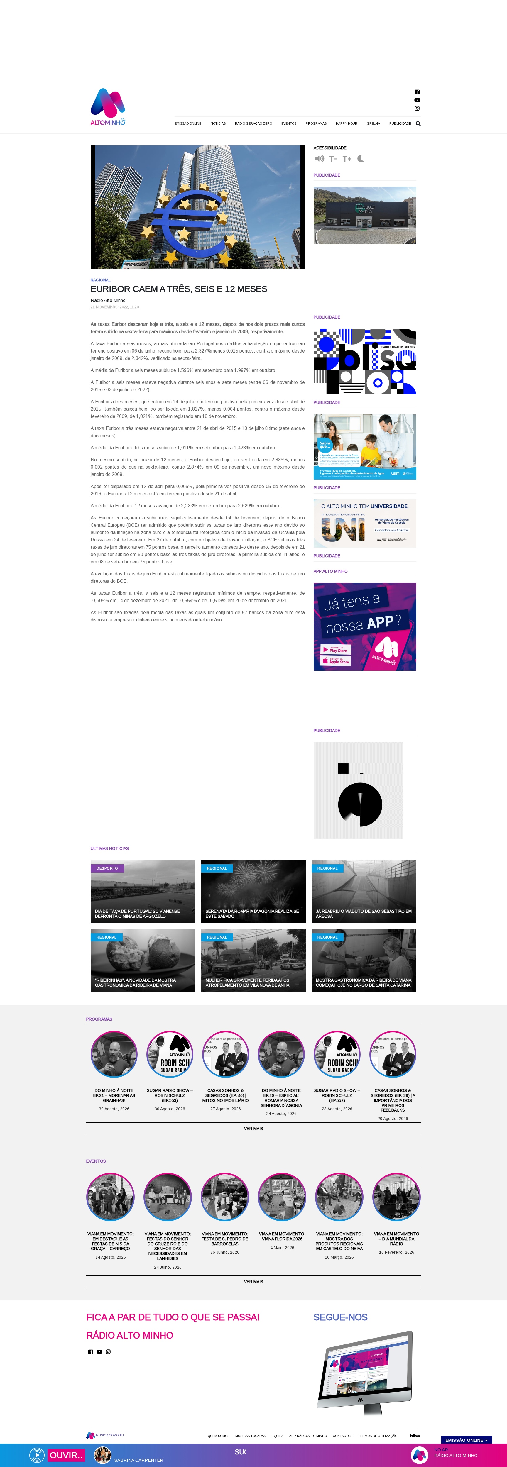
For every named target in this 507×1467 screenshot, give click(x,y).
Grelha (373, 123)
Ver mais (253, 1128)
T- (333, 159)
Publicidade (400, 123)
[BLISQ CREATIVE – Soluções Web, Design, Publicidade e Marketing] (415, 1438)
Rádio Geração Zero (253, 123)
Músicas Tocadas (250, 1436)
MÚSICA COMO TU (109, 1435)
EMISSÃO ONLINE (188, 123)
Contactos (342, 1436)
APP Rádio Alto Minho (308, 1436)
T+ (347, 159)
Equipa (277, 1436)
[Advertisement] (253, 41)
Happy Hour (346, 123)
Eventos (288, 123)
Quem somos (218, 1436)
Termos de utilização (377, 1436)
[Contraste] (361, 159)
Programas (316, 123)
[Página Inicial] (108, 106)
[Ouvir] (320, 159)
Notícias (218, 123)
